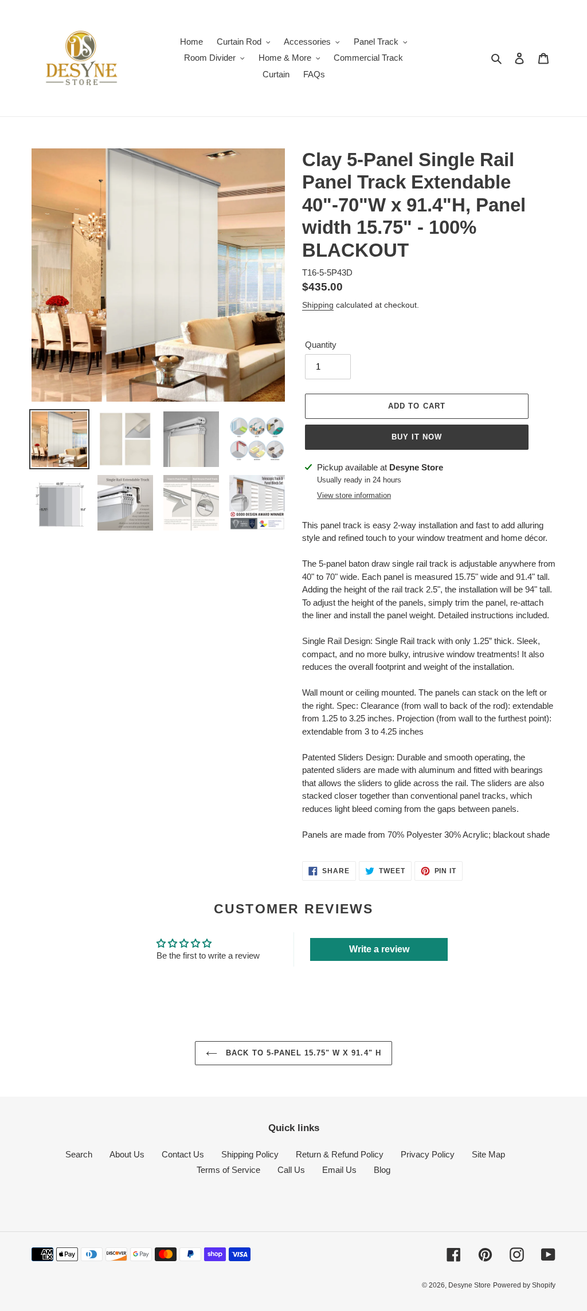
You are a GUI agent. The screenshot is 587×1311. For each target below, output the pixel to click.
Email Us (339, 1170)
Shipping (318, 304)
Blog (382, 1170)
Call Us (291, 1170)
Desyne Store (469, 1285)
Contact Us (183, 1154)
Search (78, 1154)
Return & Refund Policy (339, 1154)
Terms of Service (228, 1170)
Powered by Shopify (524, 1285)
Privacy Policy (428, 1154)
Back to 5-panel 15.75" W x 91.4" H (302, 1053)
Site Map (488, 1154)
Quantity (320, 345)
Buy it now (417, 437)
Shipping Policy (250, 1154)
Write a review (379, 949)
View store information (354, 495)
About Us (126, 1154)
